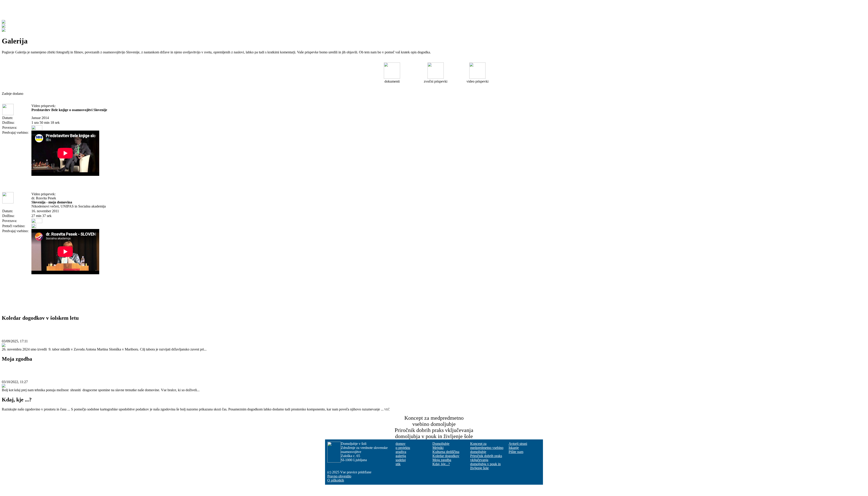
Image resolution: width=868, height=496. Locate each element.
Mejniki (437, 448)
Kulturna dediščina (445, 452)
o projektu (403, 448)
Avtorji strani (518, 444)
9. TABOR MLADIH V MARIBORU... (61, 330)
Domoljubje (440, 444)
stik (398, 464)
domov (401, 444)
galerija (401, 456)
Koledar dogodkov (445, 456)
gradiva (401, 452)
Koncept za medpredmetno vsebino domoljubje (486, 448)
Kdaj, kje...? (441, 464)
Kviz (174, 12)
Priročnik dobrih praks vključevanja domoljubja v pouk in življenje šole (486, 462)
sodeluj (401, 460)
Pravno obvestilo (339, 476)
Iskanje (514, 448)
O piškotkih (335, 480)
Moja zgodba (22, 371)
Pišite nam (516, 452)
